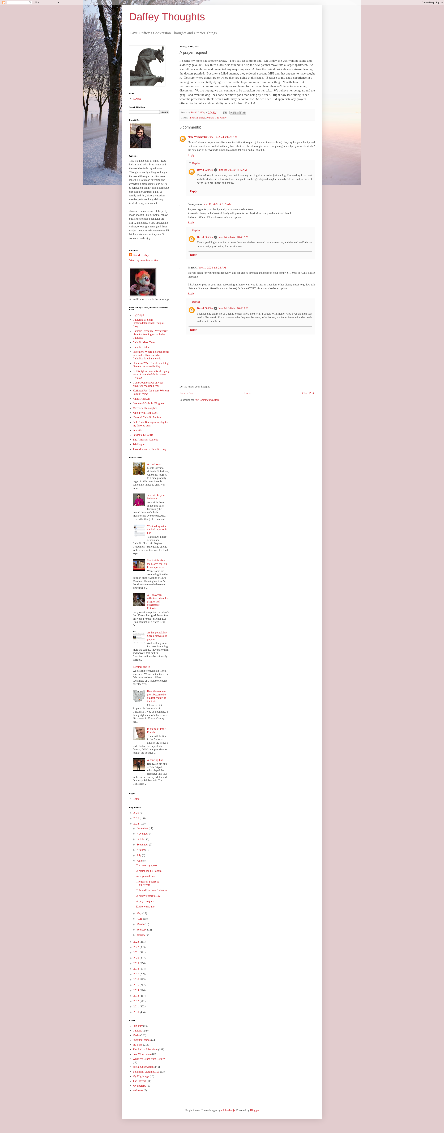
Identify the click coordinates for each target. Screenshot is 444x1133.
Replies (196, 163)
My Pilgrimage (141, 1076)
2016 (136, 979)
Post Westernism (142, 1054)
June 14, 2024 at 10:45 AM (233, 237)
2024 (136, 823)
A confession (154, 464)
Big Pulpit (138, 315)
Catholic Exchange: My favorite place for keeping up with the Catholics (150, 334)
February (142, 929)
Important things (197, 117)
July (139, 855)
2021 (136, 952)
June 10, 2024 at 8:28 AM (222, 136)
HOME (137, 98)
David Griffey (205, 169)
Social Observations (144, 1066)
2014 (136, 990)
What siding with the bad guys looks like (157, 529)
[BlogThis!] (234, 112)
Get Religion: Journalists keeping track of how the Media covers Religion (151, 374)
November (143, 833)
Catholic (137, 1030)
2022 (136, 947)
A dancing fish (155, 760)
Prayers (210, 117)
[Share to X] (238, 112)
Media (136, 1035)
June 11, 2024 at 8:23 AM (212, 267)
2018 (136, 968)
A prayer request (145, 901)
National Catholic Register (147, 417)
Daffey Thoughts (167, 17)
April (140, 918)
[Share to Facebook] (241, 112)
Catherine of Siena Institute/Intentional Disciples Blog (148, 323)
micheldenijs (228, 1110)
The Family (221, 117)
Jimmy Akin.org (141, 398)
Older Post (308, 393)
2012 (136, 1001)
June (139, 860)
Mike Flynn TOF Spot (145, 412)
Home (247, 393)
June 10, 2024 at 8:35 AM (232, 169)
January (141, 934)
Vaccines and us (141, 666)
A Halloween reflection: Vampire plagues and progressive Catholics (157, 601)
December (143, 828)
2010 (136, 1012)
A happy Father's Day (148, 895)
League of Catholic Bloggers (148, 403)
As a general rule (145, 876)
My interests (139, 1085)
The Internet (139, 1080)
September (143, 844)
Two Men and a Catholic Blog (149, 449)
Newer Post (186, 393)
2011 (136, 1006)
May (139, 913)
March (140, 924)
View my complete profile (143, 260)
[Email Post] (224, 112)
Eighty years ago (145, 906)
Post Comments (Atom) (207, 399)
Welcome (138, 1090)
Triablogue (138, 444)
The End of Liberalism (145, 1049)
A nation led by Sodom (148, 870)
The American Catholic (145, 439)
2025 (136, 818)
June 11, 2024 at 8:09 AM (217, 204)
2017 (136, 974)
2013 (136, 995)
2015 (136, 985)
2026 (136, 812)
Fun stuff (138, 1025)
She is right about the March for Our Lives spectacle (157, 563)
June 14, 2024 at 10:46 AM (233, 308)
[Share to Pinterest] (244, 112)
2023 (136, 941)
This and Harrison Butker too (152, 890)
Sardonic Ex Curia (143, 434)
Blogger (254, 1110)
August (141, 849)
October (141, 839)
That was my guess (146, 865)
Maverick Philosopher (145, 408)
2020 (136, 957)
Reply (191, 155)
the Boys (137, 1044)
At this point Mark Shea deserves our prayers (157, 636)
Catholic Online (141, 347)
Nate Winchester (197, 136)
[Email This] (231, 112)
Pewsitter (138, 430)
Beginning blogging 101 (146, 1071)
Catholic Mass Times (144, 342)
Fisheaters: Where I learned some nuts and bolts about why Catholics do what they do (151, 355)
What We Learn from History (149, 1058)
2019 (136, 963)
